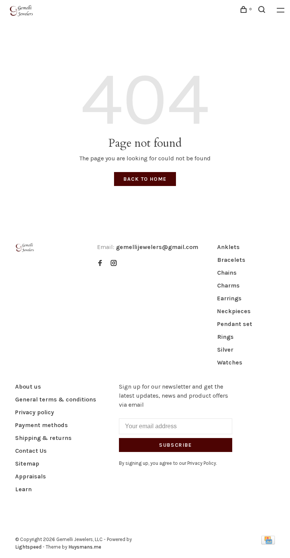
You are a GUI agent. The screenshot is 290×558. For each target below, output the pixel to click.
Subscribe (175, 445)
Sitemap (27, 463)
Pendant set (234, 323)
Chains (227, 272)
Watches (229, 362)
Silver (225, 349)
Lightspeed (28, 547)
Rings (225, 336)
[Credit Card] (268, 542)
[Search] (262, 11)
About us (28, 386)
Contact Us (31, 450)
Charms (228, 285)
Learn (23, 489)
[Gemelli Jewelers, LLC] (25, 247)
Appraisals (30, 476)
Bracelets (231, 259)
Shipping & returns (43, 437)
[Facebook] (100, 263)
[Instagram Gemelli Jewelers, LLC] (114, 263)
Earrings (229, 298)
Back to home (145, 179)
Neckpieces (234, 311)
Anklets (228, 247)
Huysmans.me (84, 547)
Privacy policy (34, 412)
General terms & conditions (55, 399)
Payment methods (41, 425)
